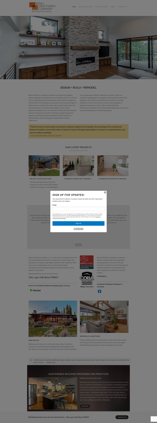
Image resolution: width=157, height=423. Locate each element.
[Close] (105, 192)
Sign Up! (78, 223)
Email (54, 205)
